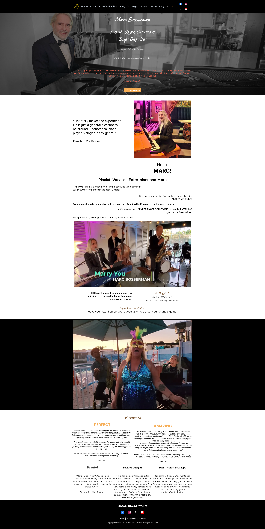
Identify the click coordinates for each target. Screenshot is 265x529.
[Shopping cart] (172, 6)
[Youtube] (186, 9)
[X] (180, 9)
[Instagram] (186, 3)
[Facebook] (180, 3)
